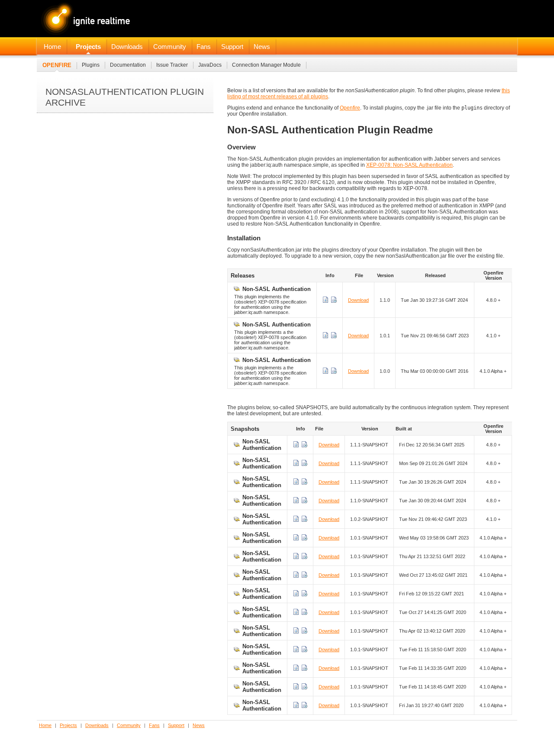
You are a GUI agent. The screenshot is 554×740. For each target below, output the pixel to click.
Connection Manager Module (266, 65)
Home (52, 46)
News (262, 46)
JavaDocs (210, 65)
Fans (203, 46)
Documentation (128, 65)
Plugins (91, 65)
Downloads (127, 46)
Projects (88, 46)
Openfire (56, 65)
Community (169, 46)
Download (358, 300)
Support (232, 46)
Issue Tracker (172, 65)
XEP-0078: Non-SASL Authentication (409, 165)
